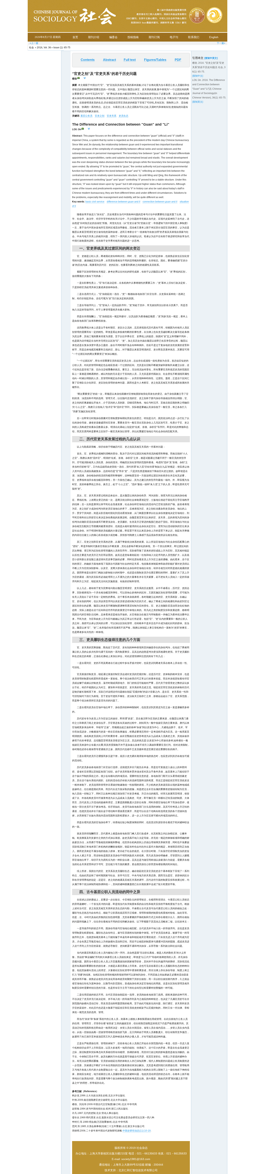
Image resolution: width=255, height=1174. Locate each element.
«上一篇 (34, 43)
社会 (31, 47)
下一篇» (221, 43)
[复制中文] (197, 75)
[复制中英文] (211, 58)
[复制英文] (197, 101)
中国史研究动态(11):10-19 (137, 1130)
